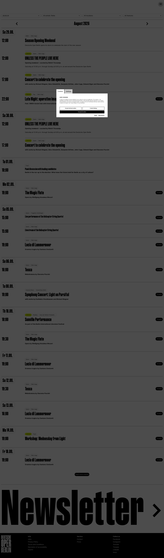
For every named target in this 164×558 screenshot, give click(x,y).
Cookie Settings (93, 108)
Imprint (95, 115)
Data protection (101, 115)
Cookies (60, 91)
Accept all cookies (82, 111)
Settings (68, 91)
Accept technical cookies (70, 108)
